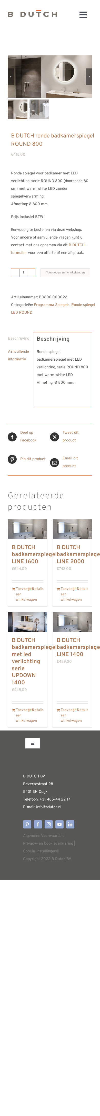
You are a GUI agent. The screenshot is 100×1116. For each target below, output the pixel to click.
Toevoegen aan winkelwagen (65, 273)
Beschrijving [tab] (18, 338)
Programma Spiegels (51, 305)
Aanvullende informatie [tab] (18, 355)
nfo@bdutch (47, 807)
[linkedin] (70, 824)
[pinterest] (27, 824)
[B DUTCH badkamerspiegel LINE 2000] (72, 529)
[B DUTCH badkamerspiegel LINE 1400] (72, 622)
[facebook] (38, 824)
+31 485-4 (48, 799)
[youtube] (59, 824)
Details (37, 589)
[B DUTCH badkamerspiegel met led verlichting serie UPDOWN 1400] (27, 622)
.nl (59, 807)
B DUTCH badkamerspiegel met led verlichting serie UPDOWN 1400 (34, 661)
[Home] (32, 15)
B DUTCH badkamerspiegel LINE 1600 (34, 554)
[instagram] (49, 824)
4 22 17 (64, 799)
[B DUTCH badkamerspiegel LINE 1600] (27, 529)
